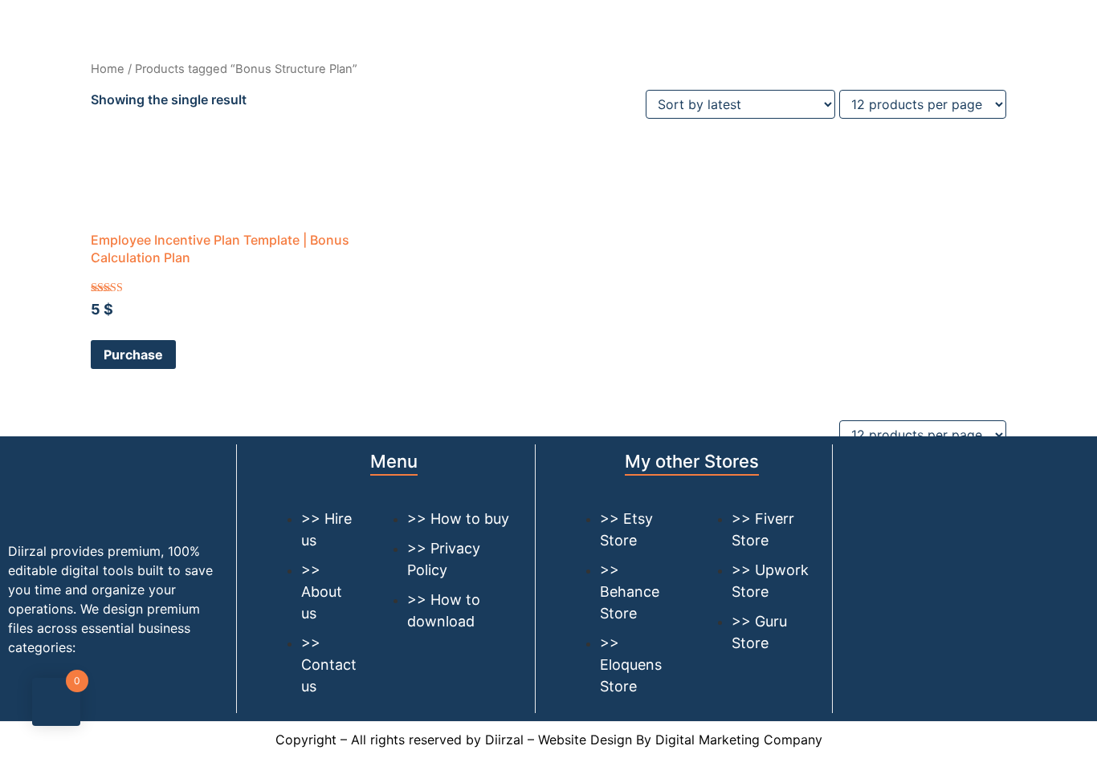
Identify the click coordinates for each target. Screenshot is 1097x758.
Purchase (133, 355)
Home (107, 69)
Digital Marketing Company (738, 740)
